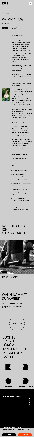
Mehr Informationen (7, 431)
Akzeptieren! (25, 435)
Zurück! (9, 435)
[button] (9, 337)
